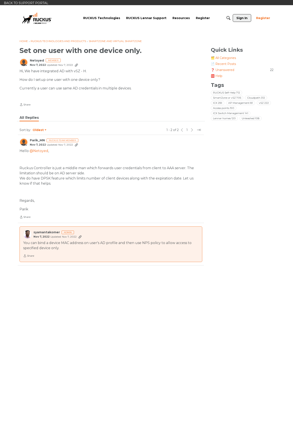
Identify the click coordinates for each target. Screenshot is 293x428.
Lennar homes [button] (224, 118)
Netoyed (37, 60)
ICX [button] (217, 102)
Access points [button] (223, 108)
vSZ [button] (264, 102)
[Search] (228, 18)
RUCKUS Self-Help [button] (226, 92)
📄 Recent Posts (223, 64)
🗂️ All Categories (223, 58)
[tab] (29, 117)
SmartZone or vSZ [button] (227, 97)
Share (25, 105)
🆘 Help (216, 76)
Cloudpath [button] (256, 97)
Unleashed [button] (251, 118)
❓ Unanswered (242, 70)
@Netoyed (39, 151)
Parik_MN (37, 140)
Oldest (38, 130)
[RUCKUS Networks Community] (37, 18)
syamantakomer (46, 232)
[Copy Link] (76, 65)
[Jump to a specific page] (198, 130)
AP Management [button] (240, 102)
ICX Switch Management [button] (230, 113)
